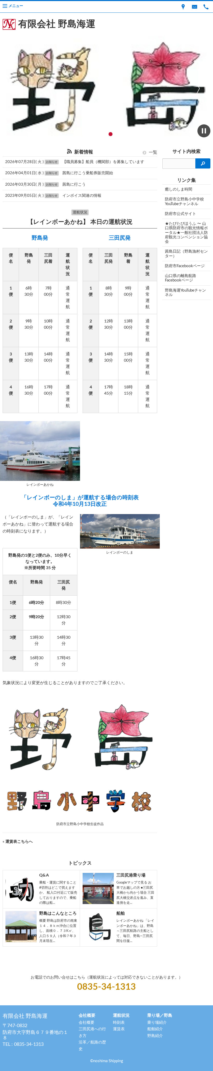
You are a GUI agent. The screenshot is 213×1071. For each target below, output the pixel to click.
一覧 (153, 152)
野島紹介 (155, 1036)
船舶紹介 (155, 1029)
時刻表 (119, 1023)
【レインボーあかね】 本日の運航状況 (79, 222)
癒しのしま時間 (178, 189)
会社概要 (86, 1023)
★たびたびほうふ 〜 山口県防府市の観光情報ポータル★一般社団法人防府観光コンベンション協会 (186, 233)
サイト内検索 (186, 151)
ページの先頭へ (202, 1060)
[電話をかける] (206, 6)
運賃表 (119, 1029)
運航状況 (80, 212)
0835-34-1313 (106, 987)
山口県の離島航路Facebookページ (180, 278)
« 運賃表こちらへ (18, 842)
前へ (15, 88)
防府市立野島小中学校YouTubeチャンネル (184, 201)
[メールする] (194, 6)
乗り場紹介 (157, 1023)
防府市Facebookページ (185, 266)
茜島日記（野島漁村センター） (186, 254)
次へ (197, 88)
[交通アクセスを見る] (183, 6)
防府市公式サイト (180, 214)
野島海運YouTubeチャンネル (185, 292)
